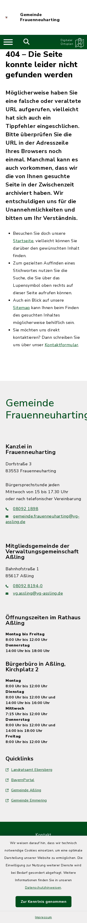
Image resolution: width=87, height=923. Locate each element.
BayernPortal (22, 780)
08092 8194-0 (28, 586)
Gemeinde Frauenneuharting (40, 17)
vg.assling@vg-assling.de (38, 593)
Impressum (43, 917)
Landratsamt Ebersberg (31, 769)
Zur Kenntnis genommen (44, 901)
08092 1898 (25, 509)
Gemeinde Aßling (26, 790)
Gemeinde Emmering (29, 800)
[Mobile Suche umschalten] (26, 42)
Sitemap (21, 307)
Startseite (23, 241)
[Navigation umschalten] (8, 42)
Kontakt (43, 835)
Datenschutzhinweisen (43, 887)
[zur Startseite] (6, 17)
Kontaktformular (61, 345)
